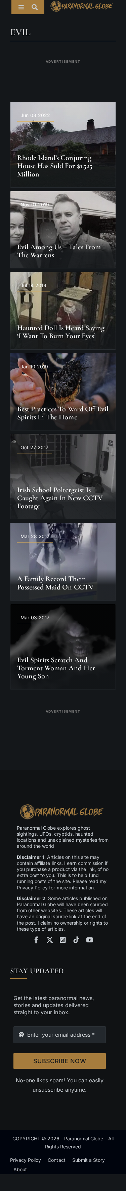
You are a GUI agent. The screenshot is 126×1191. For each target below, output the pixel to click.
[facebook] (36, 940)
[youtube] (89, 940)
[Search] (38, 7)
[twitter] (49, 940)
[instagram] (63, 940)
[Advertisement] (63, 76)
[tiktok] (76, 940)
